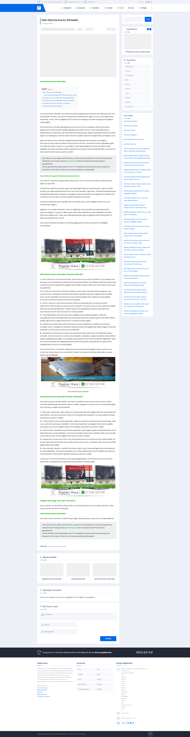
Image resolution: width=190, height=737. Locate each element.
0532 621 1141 (144, 652)
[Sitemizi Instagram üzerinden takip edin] (146, 2)
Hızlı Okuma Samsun (131, 126)
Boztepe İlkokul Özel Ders (104, 579)
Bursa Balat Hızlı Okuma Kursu (134, 139)
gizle (49, 89)
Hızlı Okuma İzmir (129, 130)
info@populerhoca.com (75, 2)
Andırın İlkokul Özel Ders (51, 579)
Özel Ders (63, 29)
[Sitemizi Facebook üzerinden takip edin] (141, 2)
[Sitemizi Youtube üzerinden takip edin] (148, 2)
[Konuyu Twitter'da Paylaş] (111, 29)
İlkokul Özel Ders (41, 694)
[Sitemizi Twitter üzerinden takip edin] (143, 2)
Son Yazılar (70, 29)
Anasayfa (45, 23)
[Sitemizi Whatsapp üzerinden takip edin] (151, 2)
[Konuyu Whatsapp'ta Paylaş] (113, 29)
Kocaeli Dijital (82, 734)
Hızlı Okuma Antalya (130, 121)
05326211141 (91, 2)
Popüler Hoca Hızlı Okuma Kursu (137, 52)
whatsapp (72, 161)
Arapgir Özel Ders (78, 579)
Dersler (51, 23)
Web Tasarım (73, 734)
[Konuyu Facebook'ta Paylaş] (108, 29)
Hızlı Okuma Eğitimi (130, 135)
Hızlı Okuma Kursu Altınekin (57, 546)
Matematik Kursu (42, 690)
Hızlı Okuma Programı (43, 696)
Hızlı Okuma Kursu (54, 29)
